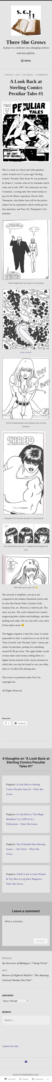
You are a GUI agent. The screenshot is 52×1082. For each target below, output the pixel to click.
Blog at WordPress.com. (26, 1075)
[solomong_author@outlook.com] (26, 1062)
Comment (40, 941)
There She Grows (26, 42)
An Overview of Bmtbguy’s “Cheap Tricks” (25, 961)
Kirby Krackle (25, 352)
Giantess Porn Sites (10, 1046)
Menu (27, 60)
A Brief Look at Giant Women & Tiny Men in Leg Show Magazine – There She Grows (26, 879)
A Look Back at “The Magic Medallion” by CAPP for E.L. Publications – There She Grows (25, 819)
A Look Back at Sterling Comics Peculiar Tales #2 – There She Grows (24, 789)
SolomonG (28, 75)
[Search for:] (26, 1020)
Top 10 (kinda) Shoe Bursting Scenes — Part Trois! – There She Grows (25, 849)
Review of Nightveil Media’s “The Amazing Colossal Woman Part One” (25, 975)
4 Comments (41, 75)
